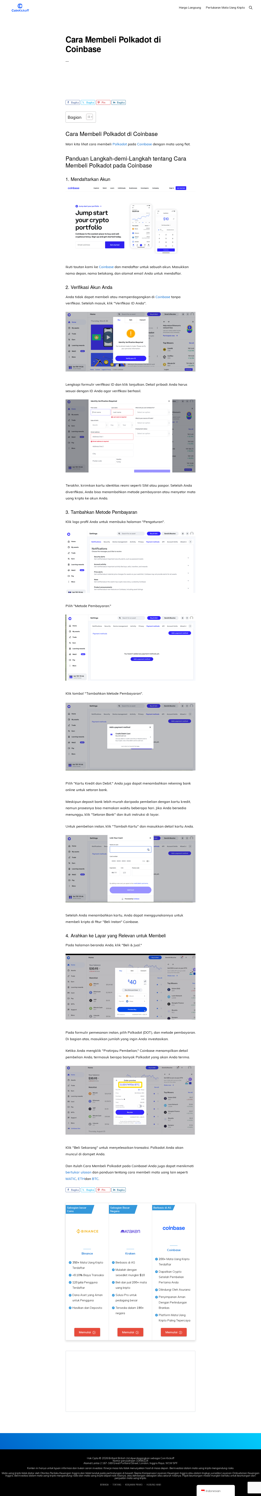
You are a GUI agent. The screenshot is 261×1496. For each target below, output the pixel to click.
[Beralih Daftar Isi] (87, 117)
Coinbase (163, 297)
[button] (250, 7)
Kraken (130, 1253)
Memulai (85, 1332)
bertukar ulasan (78, 1172)
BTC (95, 1178)
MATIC (71, 1178)
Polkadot (120, 144)
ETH (81, 1178)
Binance (87, 1253)
